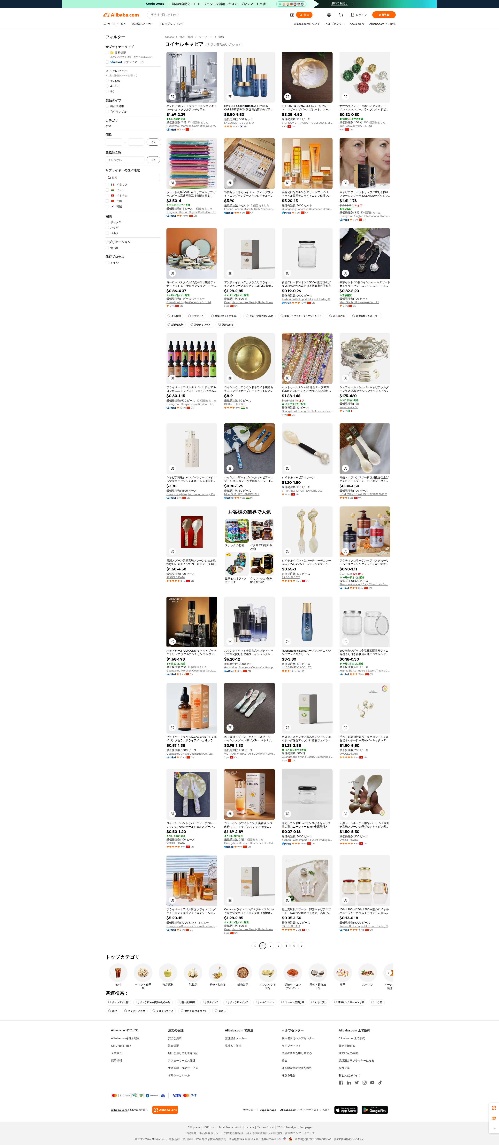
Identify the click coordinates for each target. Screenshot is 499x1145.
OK (153, 142)
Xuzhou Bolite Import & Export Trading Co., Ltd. (307, 299)
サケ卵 (378, 1002)
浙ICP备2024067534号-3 (349, 1139)
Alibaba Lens (119, 1109)
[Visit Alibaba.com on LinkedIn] (349, 1082)
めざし (222, 1011)
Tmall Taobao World (230, 1127)
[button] (292, 14)
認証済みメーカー (236, 1038)
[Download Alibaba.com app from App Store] (346, 1110)
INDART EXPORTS (235, 404)
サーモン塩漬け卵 (294, 1002)
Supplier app (268, 1109)
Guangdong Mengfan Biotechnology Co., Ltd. (191, 494)
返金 (284, 1060)
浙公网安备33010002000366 (313, 1139)
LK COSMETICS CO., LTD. (239, 122)
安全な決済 (175, 1038)
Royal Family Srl (349, 407)
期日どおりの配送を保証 (183, 1053)
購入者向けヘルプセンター (298, 1038)
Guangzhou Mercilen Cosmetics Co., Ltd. (191, 125)
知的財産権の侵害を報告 (297, 1067)
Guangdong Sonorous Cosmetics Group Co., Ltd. (307, 209)
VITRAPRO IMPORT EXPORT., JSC (302, 490)
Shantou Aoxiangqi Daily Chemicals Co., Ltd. (365, 584)
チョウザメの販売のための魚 (155, 1002)
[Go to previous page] (254, 945)
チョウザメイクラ (239, 1002)
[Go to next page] (301, 945)
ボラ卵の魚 (339, 316)
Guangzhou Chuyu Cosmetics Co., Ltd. (189, 404)
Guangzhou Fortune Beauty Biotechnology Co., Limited (249, 302)
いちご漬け (321, 1002)
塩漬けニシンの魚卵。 (226, 316)
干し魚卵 (176, 316)
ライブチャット (291, 1045)
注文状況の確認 (348, 1053)
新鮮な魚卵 (177, 324)
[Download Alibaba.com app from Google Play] (375, 1110)
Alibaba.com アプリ (292, 1109)
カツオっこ (198, 316)
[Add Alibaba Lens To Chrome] (165, 1110)
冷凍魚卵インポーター (368, 316)
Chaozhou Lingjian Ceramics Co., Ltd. (188, 302)
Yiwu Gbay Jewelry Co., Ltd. (356, 125)
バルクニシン (267, 1002)
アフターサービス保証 (181, 1060)
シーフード (206, 36)
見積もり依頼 (233, 1045)
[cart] (342, 15)
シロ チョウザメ (164, 1011)
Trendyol (291, 1127)
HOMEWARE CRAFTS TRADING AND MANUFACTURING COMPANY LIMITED (365, 494)
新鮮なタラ (228, 324)
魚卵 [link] (221, 36)
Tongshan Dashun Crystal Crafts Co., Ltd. (191, 212)
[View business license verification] (285, 1139)
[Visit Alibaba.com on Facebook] (341, 1082)
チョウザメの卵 (120, 1002)
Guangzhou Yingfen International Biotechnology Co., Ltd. (365, 216)
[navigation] (133, 492)
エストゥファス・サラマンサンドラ (303, 316)
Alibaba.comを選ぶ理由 (125, 1038)
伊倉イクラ (213, 1002)
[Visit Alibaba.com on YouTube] (372, 1082)
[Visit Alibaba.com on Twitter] (356, 1082)
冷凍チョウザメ (202, 324)
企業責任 (116, 1053)
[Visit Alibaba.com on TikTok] (380, 1082)
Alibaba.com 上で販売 (352, 1038)
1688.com (209, 1127)
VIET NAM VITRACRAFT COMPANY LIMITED (307, 122)
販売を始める (347, 1045)
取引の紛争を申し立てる (297, 1053)
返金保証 (173, 1045)
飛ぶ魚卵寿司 (188, 1002)
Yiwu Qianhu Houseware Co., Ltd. (359, 302)
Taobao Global (265, 1127)
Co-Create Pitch (121, 1045)
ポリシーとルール (179, 1075)
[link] (494, 1108)
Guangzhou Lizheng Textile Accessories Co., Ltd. (307, 411)
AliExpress (194, 1127)
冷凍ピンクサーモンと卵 (351, 1002)
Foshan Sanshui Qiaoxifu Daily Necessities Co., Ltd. (249, 209)
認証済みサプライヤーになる (356, 1060)
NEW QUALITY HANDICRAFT (241, 494)
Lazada (249, 1127)
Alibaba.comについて (124, 1030)
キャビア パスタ (136, 1011)
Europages (306, 1127)
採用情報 (116, 1060)
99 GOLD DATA (175, 577)
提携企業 (344, 1067)
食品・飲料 (186, 36)
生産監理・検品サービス (183, 1067)
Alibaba (169, 36)
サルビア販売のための (261, 316)
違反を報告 (289, 1075)
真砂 (114, 1011)
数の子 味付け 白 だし (196, 1011)
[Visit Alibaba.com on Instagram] (364, 1082)
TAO (279, 1127)
